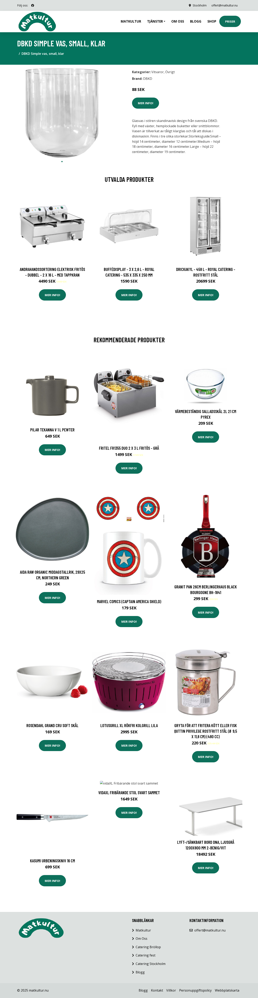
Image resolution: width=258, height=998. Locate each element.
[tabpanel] (62, 113)
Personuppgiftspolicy (195, 990)
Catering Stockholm (150, 964)
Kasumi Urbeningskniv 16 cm (52, 860)
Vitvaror (157, 72)
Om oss (177, 21)
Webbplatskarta (227, 990)
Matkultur (131, 21)
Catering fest (145, 955)
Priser (230, 21)
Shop (211, 21)
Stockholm (200, 5)
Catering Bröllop (148, 947)
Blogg (195, 21)
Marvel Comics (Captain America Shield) (129, 601)
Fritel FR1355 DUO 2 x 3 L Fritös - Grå (129, 448)
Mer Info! (145, 103)
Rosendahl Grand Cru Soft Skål (52, 725)
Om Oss (141, 938)
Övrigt (170, 72)
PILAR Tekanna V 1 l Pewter (52, 429)
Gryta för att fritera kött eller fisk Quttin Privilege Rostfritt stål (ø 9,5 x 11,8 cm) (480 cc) (205, 731)
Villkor (171, 990)
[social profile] (33, 5)
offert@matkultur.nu (224, 5)
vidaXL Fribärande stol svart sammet (129, 792)
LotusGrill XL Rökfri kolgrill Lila (129, 725)
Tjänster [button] (155, 21)
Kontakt (157, 990)
